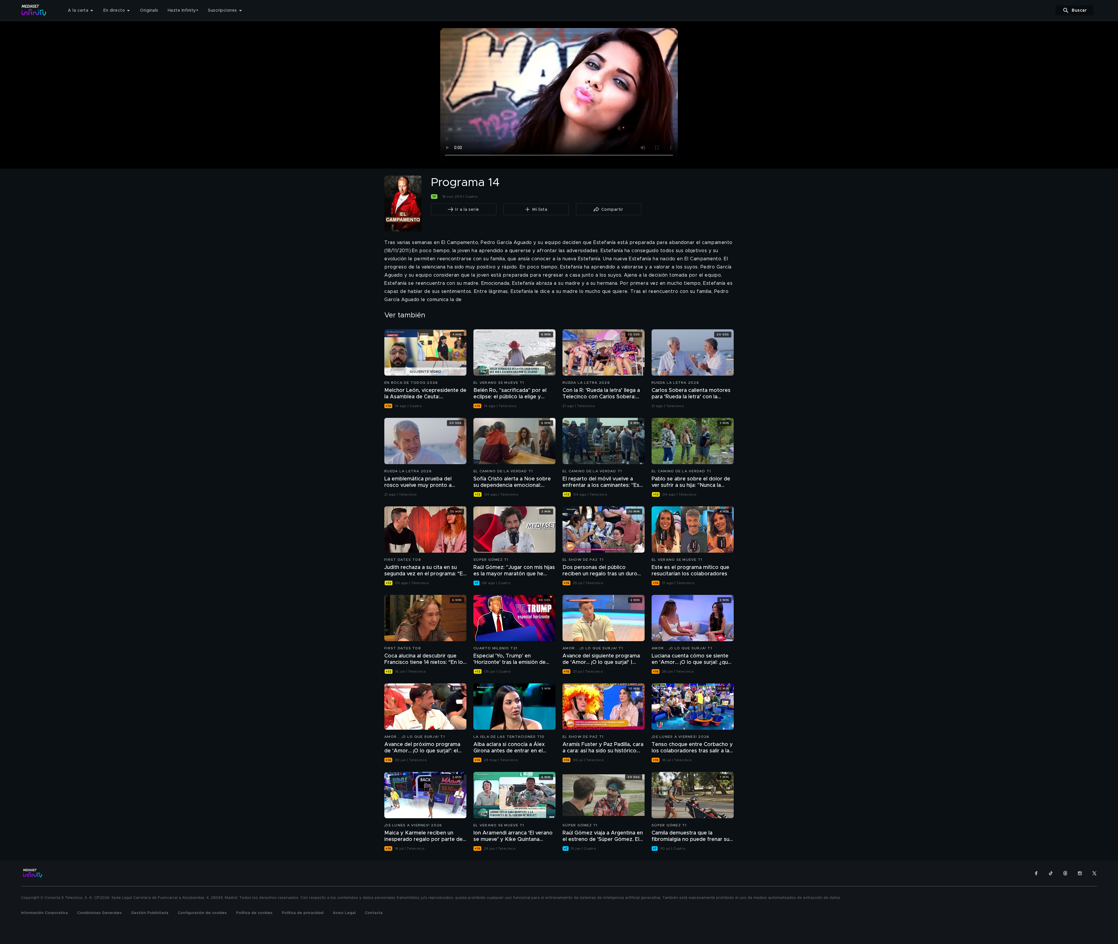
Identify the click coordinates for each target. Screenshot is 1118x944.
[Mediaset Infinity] (34, 10)
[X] (1094, 873)
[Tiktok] (1050, 873)
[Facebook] (1036, 873)
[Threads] (1065, 873)
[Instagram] (1079, 873)
